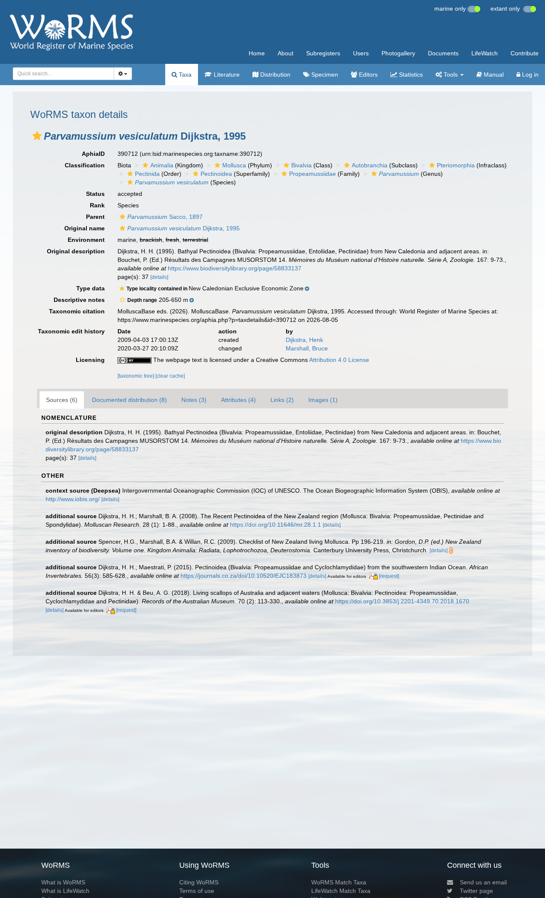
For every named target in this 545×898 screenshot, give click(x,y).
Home (257, 53)
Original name (84, 228)
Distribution (274, 74)
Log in (529, 74)
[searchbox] (61, 74)
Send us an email (483, 882)
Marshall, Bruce (307, 348)
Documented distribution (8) (129, 399)
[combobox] (63, 73)
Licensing (90, 359)
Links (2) (282, 399)
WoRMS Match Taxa (338, 882)
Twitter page (476, 890)
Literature (226, 74)
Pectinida (147, 173)
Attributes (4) (238, 399)
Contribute (525, 53)
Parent (95, 216)
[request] (389, 576)
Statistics (410, 74)
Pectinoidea (216, 173)
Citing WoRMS (198, 882)
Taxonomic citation (77, 311)
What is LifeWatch (65, 890)
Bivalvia (301, 165)
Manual (493, 74)
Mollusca (234, 165)
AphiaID (93, 153)
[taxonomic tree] (136, 376)
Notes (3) (194, 399)
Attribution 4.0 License (339, 359)
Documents (443, 53)
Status (95, 193)
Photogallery (398, 53)
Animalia (161, 165)
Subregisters (323, 53)
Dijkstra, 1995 (183, 228)
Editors (367, 74)
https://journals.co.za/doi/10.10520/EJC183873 (244, 575)
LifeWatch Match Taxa (340, 890)
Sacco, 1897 (165, 216)
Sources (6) (61, 399)
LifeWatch (484, 53)
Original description (76, 251)
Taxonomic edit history (71, 331)
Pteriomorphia (456, 165)
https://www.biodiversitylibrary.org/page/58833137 (234, 268)
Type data (90, 288)
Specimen (324, 74)
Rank (97, 205)
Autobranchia (369, 165)
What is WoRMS (63, 882)
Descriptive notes (79, 299)
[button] (37, 136)
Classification (85, 165)
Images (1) (323, 399)
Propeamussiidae (312, 173)
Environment (86, 239)
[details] (159, 277)
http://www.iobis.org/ (73, 499)
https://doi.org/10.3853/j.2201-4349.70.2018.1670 (402, 601)
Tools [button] (450, 74)
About (285, 53)
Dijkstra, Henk (304, 339)
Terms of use (196, 890)
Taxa (184, 74)
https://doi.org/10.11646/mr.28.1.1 (275, 524)
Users (361, 53)
